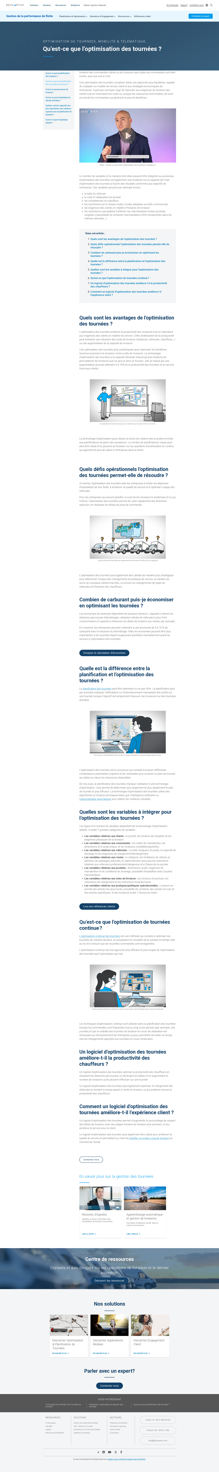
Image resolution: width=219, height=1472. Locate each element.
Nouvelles (48, 1426)
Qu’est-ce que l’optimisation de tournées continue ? (120, 278)
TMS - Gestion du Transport (83, 1426)
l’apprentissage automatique (95, 799)
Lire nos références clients (99, 906)
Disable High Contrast (136, 1459)
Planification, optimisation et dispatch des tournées (106, 1406)
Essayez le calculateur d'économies (104, 652)
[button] (127, 135)
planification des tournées (97, 688)
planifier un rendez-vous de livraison (149, 1138)
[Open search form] (211, 5)
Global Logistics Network (95, 5)
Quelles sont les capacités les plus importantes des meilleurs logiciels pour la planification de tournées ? (58, 110)
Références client (142, 16)
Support (183, 5)
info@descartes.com (158, 1440)
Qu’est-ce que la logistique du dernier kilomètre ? (57, 99)
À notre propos (50, 1423)
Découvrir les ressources (109, 1280)
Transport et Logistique (118, 1426)
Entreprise (75, 5)
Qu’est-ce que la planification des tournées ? (57, 74)
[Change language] (207, 5)
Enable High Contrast (117, 1459)
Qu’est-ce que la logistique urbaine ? (56, 121)
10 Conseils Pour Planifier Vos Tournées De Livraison (63, 1406)
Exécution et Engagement (102, 16)
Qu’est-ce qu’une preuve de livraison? (56, 91)
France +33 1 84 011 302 (158, 1430)
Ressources (60, 5)
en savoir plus (60, 1353)
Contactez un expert (200, 16)
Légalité (48, 1429)
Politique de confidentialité (54, 1433)
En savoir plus (141, 1353)
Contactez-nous (196, 5)
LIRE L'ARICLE (133, 1234)
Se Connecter (172, 5)
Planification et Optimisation (72, 16)
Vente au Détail (115, 1429)
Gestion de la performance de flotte (29, 16)
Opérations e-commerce (82, 1433)
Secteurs (47, 5)
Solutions (34, 5)
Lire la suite (88, 1234)
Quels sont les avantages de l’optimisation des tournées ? (123, 239)
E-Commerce (114, 1433)
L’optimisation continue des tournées (99, 936)
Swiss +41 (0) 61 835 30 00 (158, 1420)
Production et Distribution (118, 1423)
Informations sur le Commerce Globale (87, 1429)
